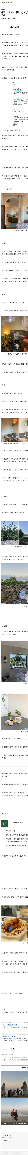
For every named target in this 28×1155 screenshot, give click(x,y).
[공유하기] (6, 1048)
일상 (3, 1054)
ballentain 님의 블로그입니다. (9, 1137)
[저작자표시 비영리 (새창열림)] (17, 1048)
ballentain (9, 1153)
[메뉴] (26, 2)
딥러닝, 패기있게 (6, 2)
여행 (5, 1054)
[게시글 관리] (7, 1048)
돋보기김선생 (25, 1153)
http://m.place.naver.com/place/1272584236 (13, 1022)
